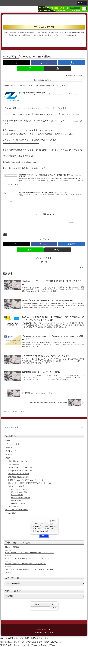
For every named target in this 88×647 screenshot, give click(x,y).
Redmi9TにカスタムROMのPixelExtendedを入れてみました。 (29, 558)
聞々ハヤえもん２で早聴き (19, 492)
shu (75, 222)
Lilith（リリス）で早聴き (19, 489)
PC (6, 234)
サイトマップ (10, 451)
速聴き (8, 458)
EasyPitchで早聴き (17, 495)
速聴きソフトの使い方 (16, 486)
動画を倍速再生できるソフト (18, 477)
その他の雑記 (10, 513)
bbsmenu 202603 (12, 547)
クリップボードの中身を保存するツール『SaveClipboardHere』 (30, 569)
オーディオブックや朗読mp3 (16, 510)
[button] (82, 3)
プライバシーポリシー (14, 444)
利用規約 (8, 447)
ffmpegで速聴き (16, 500)
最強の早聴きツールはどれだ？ (19, 461)
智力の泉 (8, 454)
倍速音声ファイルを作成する (18, 474)
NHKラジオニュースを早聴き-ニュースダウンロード (27, 480)
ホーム (8, 441)
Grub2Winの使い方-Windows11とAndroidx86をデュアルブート (29, 553)
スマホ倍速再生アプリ (16, 464)
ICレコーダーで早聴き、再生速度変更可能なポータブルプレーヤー (32, 483)
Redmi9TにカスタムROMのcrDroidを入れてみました (25, 564)
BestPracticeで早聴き (18, 503)
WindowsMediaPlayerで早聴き (20, 498)
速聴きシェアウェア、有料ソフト (20, 471)
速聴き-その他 (13, 506)
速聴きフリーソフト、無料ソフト (20, 467)
